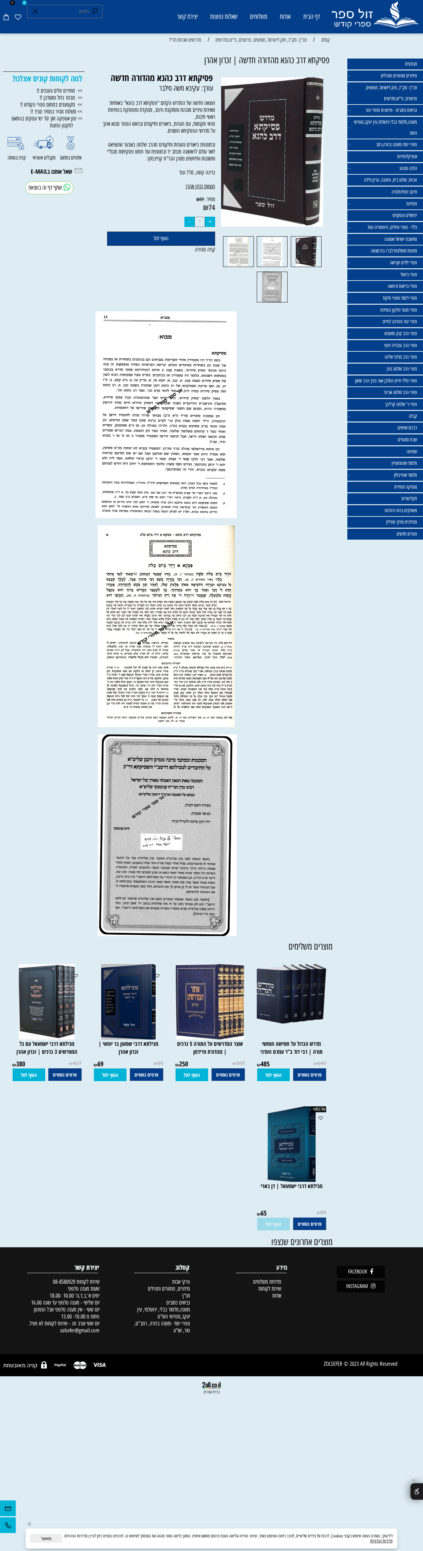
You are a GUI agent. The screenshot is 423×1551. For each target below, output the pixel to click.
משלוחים (258, 17)
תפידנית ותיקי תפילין (401, 522)
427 (77, 1063)
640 (321, 1063)
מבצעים (411, 64)
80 (160, 1063)
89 (202, 199)
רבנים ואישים (407, 428)
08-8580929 (64, 1281)
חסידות (411, 204)
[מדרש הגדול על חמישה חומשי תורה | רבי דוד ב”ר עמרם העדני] (289, 1022)
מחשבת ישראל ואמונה (400, 239)
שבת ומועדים (407, 440)
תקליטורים (409, 499)
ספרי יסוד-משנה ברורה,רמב (396, 145)
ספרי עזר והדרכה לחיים (400, 322)
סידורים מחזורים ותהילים (399, 76)
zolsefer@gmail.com (79, 1330)
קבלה (413, 416)
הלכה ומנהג (408, 168)
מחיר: (209, 199)
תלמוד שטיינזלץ (405, 475)
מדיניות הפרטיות (381, 1540)
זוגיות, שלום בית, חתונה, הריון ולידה (390, 180)
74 (212, 207)
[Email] (8, 1510)
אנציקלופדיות (407, 156)
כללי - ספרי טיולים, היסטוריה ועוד (392, 227)
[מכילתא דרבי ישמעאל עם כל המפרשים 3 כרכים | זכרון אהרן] (47, 1037)
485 (265, 1063)
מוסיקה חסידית (405, 487)
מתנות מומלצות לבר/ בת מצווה (394, 251)
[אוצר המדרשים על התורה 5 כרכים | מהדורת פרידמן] (210, 1037)
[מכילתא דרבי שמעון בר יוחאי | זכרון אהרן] (128, 1037)
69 (100, 1063)
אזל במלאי (319, 1109)
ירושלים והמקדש (405, 215)
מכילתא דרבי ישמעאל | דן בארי (292, 1186)
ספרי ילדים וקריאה (403, 263)
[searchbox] (65, 11)
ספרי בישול (409, 275)
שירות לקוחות (269, 1288)
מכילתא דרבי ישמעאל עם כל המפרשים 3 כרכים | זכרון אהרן (47, 1047)
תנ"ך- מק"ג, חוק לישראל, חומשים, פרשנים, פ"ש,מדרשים (391, 93)
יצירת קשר (187, 17)
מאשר (46, 1538)
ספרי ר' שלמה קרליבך (401, 404)
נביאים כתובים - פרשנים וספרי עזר (391, 110)
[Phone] (8, 1527)
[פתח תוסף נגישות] (416, 1491)
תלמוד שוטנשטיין (404, 463)
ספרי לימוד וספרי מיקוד (400, 298)
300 (240, 1063)
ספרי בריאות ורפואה (402, 286)
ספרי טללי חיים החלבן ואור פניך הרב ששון (386, 381)
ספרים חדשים (407, 534)
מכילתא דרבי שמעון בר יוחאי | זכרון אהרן (128, 1047)
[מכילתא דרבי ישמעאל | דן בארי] (291, 1179)
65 (264, 1213)
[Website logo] (374, 18)
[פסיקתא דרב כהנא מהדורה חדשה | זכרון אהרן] (306, 266)
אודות (285, 17)
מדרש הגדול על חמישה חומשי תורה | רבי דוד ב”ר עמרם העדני (291, 1047)
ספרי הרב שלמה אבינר (400, 392)
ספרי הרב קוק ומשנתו (400, 333)
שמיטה (411, 452)
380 (20, 1063)
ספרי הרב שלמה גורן (402, 369)
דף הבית (311, 17)
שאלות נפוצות (224, 17)
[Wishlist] (18, 17)
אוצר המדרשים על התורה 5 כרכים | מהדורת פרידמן (210, 1047)
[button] (273, 1075)
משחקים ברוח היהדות (401, 510)
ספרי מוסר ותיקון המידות (398, 310)
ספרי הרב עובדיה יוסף (400, 345)
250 (183, 1063)
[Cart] (6, 17)
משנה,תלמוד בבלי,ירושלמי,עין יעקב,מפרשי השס (385, 127)
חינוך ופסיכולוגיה (404, 192)
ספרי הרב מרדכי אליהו (401, 357)
